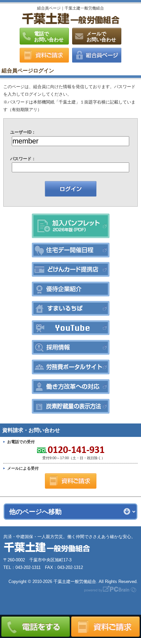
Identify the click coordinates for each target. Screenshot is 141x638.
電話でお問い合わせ (49, 36)
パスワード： (23, 158)
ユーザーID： (23, 132)
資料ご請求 (44, 55)
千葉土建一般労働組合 (70, 18)
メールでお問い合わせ (101, 36)
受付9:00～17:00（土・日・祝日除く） (54, 453)
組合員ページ (96, 55)
